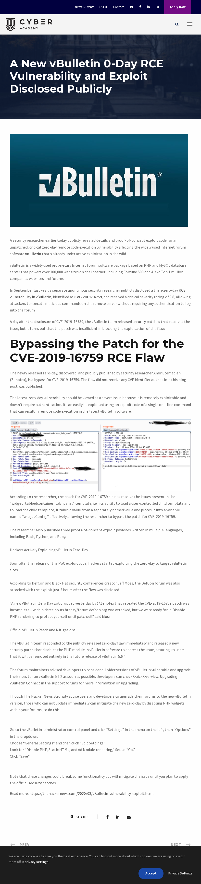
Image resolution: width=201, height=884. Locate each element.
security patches (146, 321)
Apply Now (178, 7)
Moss (106, 616)
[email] (131, 7)
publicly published (100, 372)
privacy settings (37, 862)
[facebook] (140, 7)
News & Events (84, 7)
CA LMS (103, 7)
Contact (118, 7)
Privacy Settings (180, 873)
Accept (151, 873)
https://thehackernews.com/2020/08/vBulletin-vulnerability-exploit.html (91, 793)
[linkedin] (148, 7)
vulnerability (54, 397)
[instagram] (157, 7)
